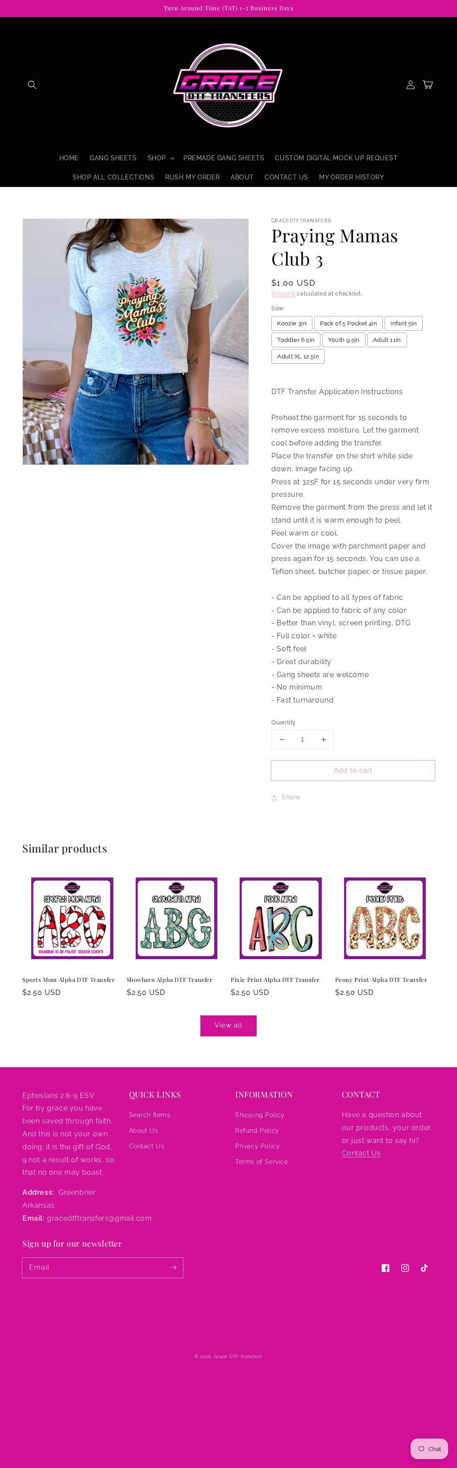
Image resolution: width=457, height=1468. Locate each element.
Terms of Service (261, 1161)
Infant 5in (404, 323)
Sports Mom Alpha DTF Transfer (68, 979)
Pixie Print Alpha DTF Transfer (275, 979)
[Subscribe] (173, 1267)
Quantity (283, 722)
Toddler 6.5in (296, 340)
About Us (143, 1130)
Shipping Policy (260, 1115)
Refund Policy (257, 1130)
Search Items (149, 1115)
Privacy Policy (257, 1146)
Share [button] (291, 797)
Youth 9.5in (343, 340)
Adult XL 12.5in (298, 356)
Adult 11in (387, 340)
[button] (32, 85)
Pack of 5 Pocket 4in (348, 323)
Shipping (283, 294)
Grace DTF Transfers (238, 1356)
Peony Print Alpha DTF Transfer (381, 979)
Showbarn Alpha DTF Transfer (170, 979)
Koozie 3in (292, 323)
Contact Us (147, 1146)
